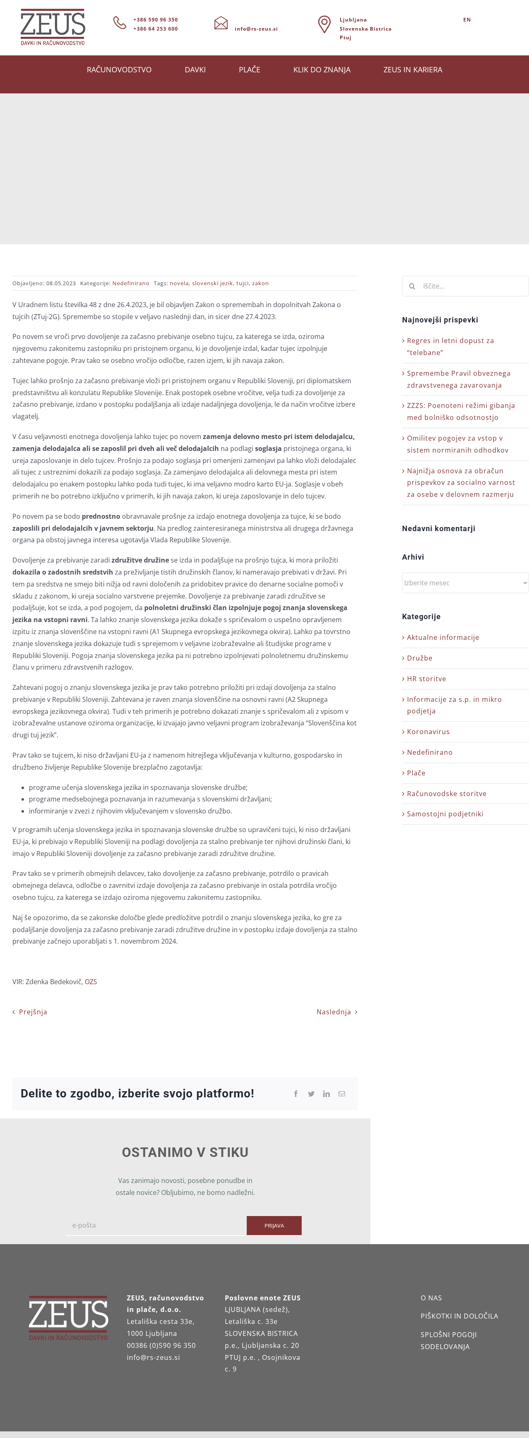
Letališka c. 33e (251, 1321)
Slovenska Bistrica (366, 28)
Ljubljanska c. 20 (270, 1345)
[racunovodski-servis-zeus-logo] (53, 11)
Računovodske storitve (447, 793)
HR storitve (426, 678)
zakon (260, 283)
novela (179, 283)
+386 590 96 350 (155, 19)
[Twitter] (311, 1094)
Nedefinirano (131, 283)
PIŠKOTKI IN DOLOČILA (459, 1316)
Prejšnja (33, 1011)
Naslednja (334, 1011)
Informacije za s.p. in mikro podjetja (454, 705)
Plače (416, 772)
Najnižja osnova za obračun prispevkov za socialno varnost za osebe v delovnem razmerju (461, 482)
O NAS (431, 1297)
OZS (91, 981)
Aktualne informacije (443, 637)
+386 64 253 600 (155, 28)
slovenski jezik (212, 283)
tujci (242, 283)
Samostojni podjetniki (445, 813)
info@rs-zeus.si (256, 28)
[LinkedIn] (326, 1094)
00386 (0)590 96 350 (161, 1345)
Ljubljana (353, 19)
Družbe (420, 658)
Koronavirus (428, 731)
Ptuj (346, 37)
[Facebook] (296, 1094)
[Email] (342, 1094)
